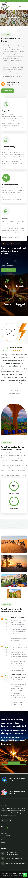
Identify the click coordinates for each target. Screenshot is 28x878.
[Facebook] (2, 820)
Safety (5, 218)
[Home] (5, 6)
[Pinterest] (10, 820)
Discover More (7, 90)
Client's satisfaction (10, 184)
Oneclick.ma (21, 875)
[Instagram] (6, 820)
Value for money (8, 146)
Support (5, 111)
